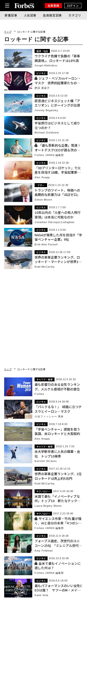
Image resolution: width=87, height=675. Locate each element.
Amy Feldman (44, 550)
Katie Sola (41, 595)
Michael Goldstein (47, 132)
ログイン (73, 5)
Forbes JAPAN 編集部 (49, 155)
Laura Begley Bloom (48, 506)
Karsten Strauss (46, 461)
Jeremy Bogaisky (46, 110)
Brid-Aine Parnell (46, 244)
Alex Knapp (42, 177)
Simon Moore (43, 199)
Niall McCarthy (45, 267)
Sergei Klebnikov (46, 65)
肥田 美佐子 (42, 88)
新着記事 (11, 15)
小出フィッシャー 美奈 (49, 416)
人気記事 (30, 15)
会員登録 (53, 5)
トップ (8, 31)
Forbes (39, 394)
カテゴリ (74, 15)
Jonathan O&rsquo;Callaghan (54, 222)
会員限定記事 (52, 15)
